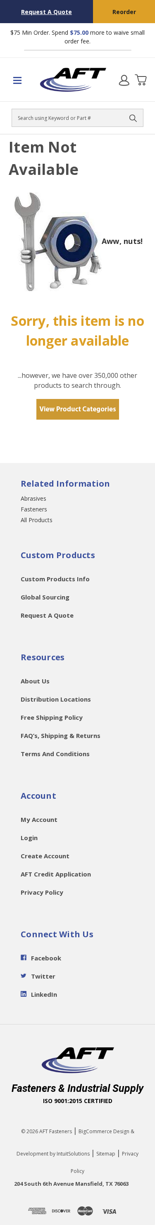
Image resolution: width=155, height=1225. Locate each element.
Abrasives (33, 498)
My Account (39, 819)
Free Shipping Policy (52, 717)
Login (29, 837)
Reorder (124, 12)
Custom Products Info (55, 579)
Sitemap (105, 1153)
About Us (35, 681)
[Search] (133, 118)
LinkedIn (44, 994)
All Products (36, 520)
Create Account (45, 856)
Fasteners (34, 509)
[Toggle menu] (20, 79)
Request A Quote (46, 12)
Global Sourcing (45, 597)
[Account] (124, 80)
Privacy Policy (42, 892)
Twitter (43, 976)
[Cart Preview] (140, 79)
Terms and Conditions (55, 754)
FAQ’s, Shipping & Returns (60, 735)
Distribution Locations (56, 699)
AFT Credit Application (56, 874)
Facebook (46, 958)
